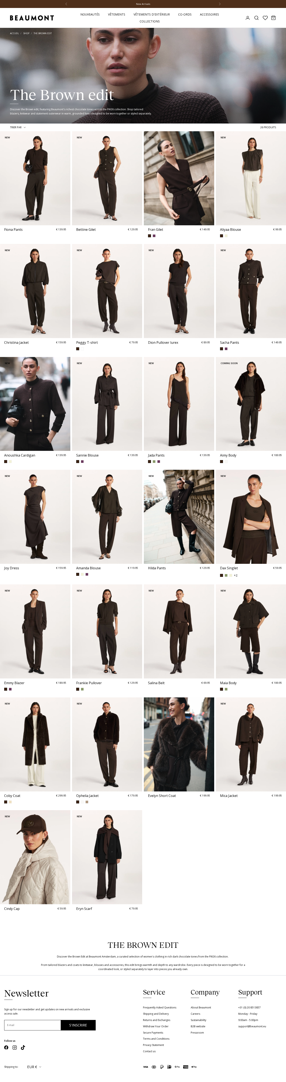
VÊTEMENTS (116, 14)
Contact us (149, 1051)
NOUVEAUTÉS (90, 14)
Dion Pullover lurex (163, 342)
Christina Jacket (16, 342)
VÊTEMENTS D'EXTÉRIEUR (152, 14)
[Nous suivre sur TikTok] (23, 1047)
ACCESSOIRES (209, 14)
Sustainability (198, 1020)
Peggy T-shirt (87, 342)
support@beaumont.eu (252, 1026)
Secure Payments (153, 1032)
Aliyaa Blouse (230, 229)
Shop (26, 33)
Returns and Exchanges (156, 1020)
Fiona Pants (13, 229)
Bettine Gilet (86, 229)
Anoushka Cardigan (19, 455)
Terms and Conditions (156, 1038)
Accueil (14, 33)
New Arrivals (143, 3)
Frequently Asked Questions (159, 1007)
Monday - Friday (247, 1014)
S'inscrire (78, 1025)
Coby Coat (12, 795)
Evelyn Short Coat (162, 795)
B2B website (198, 1026)
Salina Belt (156, 683)
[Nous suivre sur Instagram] (15, 1047)
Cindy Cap (12, 908)
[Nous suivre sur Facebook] (6, 1047)
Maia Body (228, 683)
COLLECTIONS (150, 21)
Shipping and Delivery (156, 1014)
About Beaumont (201, 1007)
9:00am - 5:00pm (248, 1020)
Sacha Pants (229, 342)
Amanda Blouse (88, 568)
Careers (195, 1014)
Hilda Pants (157, 568)
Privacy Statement (153, 1045)
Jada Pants (156, 455)
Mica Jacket (229, 795)
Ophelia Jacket (87, 795)
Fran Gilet (155, 229)
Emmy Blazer (14, 683)
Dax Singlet (229, 568)
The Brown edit (43, 33)
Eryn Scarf (84, 908)
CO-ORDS (185, 14)
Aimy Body (228, 455)
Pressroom (197, 1032)
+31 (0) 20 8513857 (249, 1007)
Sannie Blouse (87, 455)
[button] (3, 178)
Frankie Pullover (89, 683)
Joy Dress (11, 568)
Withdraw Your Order (156, 1026)
